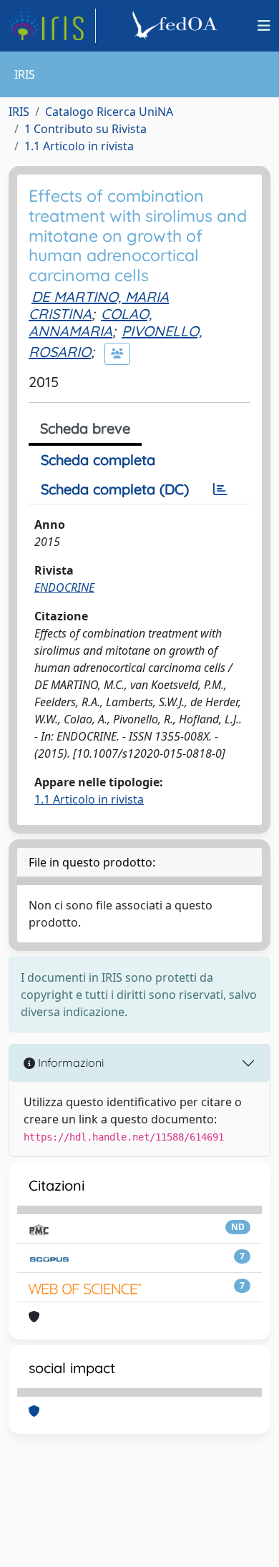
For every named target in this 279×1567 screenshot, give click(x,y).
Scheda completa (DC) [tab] (115, 489)
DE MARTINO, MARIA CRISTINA (99, 305)
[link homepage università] (176, 26)
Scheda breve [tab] (85, 428)
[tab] (220, 489)
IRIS (19, 111)
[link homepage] (52, 26)
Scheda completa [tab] (98, 460)
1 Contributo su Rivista (85, 129)
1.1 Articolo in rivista (79, 146)
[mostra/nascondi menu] (264, 26)
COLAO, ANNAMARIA (90, 322)
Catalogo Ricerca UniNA (109, 111)
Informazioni (69, 1062)
